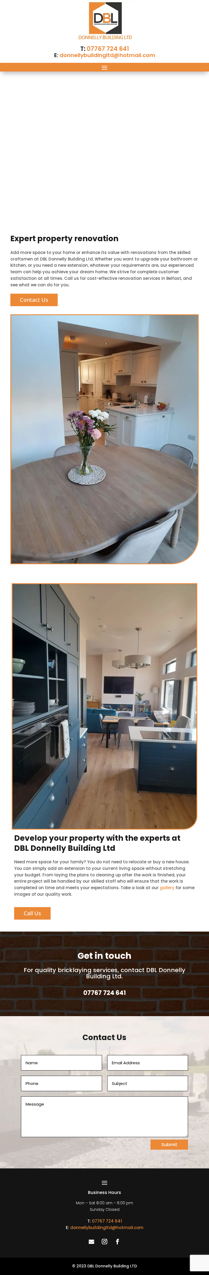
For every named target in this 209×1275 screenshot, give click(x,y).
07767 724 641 (108, 49)
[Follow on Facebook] (117, 1241)
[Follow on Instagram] (104, 1241)
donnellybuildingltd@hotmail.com (107, 55)
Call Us (32, 913)
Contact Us (34, 299)
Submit (169, 1144)
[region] (104, 147)
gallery (167, 888)
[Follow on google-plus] (91, 1241)
